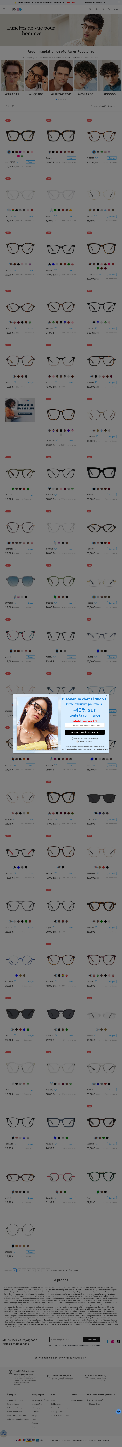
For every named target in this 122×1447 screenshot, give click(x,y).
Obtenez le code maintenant (85, 732)
